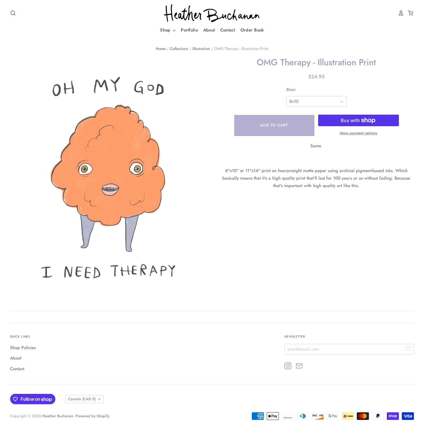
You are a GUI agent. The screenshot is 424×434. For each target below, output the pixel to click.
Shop (166, 30)
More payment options (358, 133)
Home (161, 48)
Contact (227, 30)
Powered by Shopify (92, 416)
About (209, 30)
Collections (179, 48)
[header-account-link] (399, 13)
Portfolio (189, 30)
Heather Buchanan (57, 416)
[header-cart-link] (409, 13)
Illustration (201, 48)
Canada (82, 399)
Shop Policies (23, 347)
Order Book (252, 30)
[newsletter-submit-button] (408, 349)
